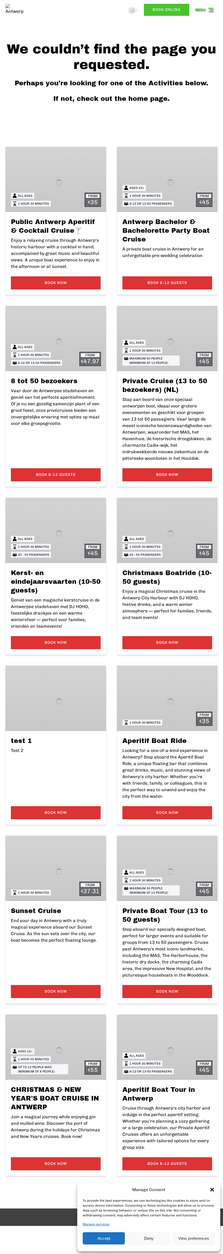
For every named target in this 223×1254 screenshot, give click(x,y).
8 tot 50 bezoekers (44, 381)
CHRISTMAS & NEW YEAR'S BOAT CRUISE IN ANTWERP (55, 1098)
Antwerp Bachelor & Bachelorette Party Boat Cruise (166, 230)
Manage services (96, 1224)
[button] (212, 1189)
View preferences (193, 1238)
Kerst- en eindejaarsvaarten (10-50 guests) (56, 581)
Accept (104, 1238)
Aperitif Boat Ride (154, 740)
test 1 (21, 740)
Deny (149, 1238)
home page (148, 98)
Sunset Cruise (36, 910)
